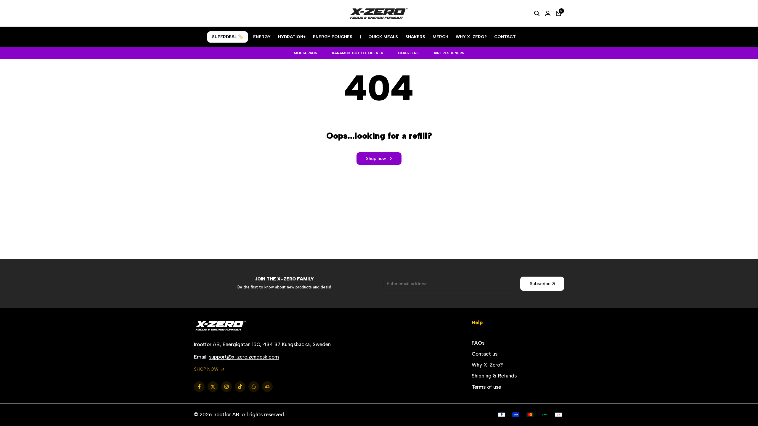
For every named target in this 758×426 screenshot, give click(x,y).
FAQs (478, 343)
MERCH (440, 36)
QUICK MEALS (383, 36)
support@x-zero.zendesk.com (244, 357)
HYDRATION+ (292, 36)
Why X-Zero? (487, 365)
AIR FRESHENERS (448, 53)
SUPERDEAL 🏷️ (227, 36)
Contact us (484, 354)
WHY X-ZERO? (471, 36)
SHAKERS (415, 36)
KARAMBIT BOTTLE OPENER (357, 53)
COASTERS (408, 53)
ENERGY (262, 36)
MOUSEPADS (305, 53)
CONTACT (505, 36)
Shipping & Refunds (494, 376)
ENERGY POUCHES (332, 36)
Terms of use (486, 387)
